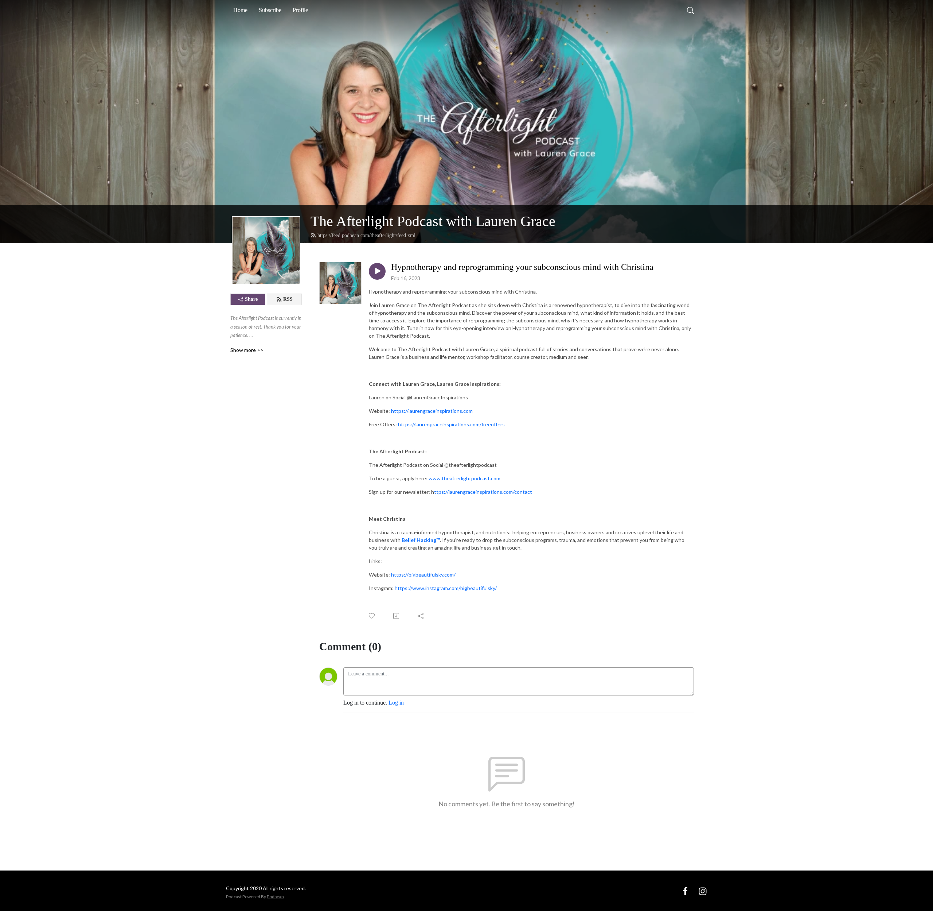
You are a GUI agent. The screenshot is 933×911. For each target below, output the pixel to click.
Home (240, 10)
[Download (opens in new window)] (397, 616)
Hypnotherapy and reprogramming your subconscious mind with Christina (522, 267)
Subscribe (270, 10)
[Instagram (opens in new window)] (702, 890)
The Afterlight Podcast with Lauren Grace (433, 221)
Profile (300, 10)
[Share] (421, 616)
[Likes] (372, 616)
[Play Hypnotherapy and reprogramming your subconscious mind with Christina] (377, 271)
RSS (288, 299)
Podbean (275, 896)
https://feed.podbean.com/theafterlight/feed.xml (366, 235)
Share (251, 299)
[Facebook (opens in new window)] (685, 890)
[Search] (690, 10)
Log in (396, 702)
